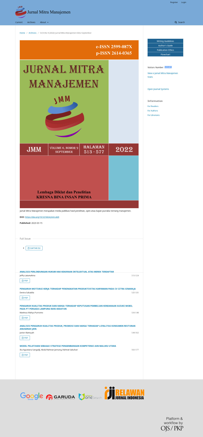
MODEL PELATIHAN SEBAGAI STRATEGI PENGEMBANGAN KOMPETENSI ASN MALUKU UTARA (68, 345)
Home (22, 32)
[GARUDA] (61, 399)
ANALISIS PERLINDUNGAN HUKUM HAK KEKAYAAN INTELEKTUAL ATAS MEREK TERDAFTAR (67, 271)
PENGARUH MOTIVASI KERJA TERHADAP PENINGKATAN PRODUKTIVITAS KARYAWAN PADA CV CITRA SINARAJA (78, 288)
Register (174, 2)
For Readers (153, 106)
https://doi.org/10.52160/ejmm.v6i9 (42, 217)
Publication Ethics (165, 50)
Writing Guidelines (165, 41)
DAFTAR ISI (35, 248)
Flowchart (165, 54)
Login (183, 2)
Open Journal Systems (158, 89)
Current (19, 22)
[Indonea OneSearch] (90, 399)
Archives (31, 22)
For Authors (153, 110)
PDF (26, 280)
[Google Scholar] (32, 399)
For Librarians (154, 115)
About (43, 22)
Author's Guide (165, 45)
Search (181, 22)
